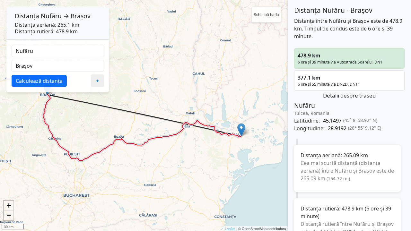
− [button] (9, 215)
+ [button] (9, 205)
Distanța (27, 16)
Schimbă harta (266, 14)
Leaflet (230, 228)
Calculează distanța (39, 80)
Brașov (81, 16)
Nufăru (51, 16)
